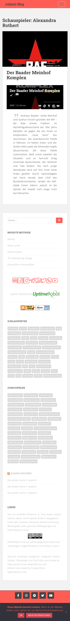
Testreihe (27, 375)
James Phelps (15, 423)
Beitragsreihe (47, 328)
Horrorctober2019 (32, 347)
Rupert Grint (14, 451)
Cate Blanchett (48, 400)
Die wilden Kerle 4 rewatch (22, 486)
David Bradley (49, 404)
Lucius (20, 361)
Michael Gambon (33, 442)
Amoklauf (13, 328)
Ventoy (11, 239)
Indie (21, 356)
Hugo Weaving (39, 418)
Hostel (31, 352)
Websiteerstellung (52, 375)
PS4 (25, 366)
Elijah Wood (45, 409)
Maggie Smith (29, 437)
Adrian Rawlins (15, 395)
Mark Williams (45, 437)
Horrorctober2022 (17, 352)
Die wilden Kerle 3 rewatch (22, 492)
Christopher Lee (16, 404)
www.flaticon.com (37, 564)
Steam (36, 371)
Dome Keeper (14, 251)
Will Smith (13, 461)
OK (21, 615)
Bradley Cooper (31, 400)
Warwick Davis (48, 456)
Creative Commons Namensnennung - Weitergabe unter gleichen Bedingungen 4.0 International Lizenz (33, 526)
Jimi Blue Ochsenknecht (45, 428)
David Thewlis (15, 409)
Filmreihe (43, 338)
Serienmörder (43, 366)
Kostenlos (45, 356)
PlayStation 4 (14, 366)
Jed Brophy (27, 428)
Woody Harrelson (28, 461)
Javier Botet (14, 428)
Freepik (35, 568)
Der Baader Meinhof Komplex (29, 75)
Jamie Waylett (30, 423)
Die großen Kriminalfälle (20, 264)
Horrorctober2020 (51, 347)
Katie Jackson (15, 437)
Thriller (38, 375)
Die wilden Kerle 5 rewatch (22, 480)
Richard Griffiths (31, 447)
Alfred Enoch (46, 395)
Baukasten (33, 328)
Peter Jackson (15, 447)
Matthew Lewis (15, 442)
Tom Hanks (14, 456)
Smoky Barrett (15, 371)
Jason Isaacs (44, 423)
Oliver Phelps (49, 442)
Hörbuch (12, 356)
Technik (45, 371)
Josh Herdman (29, 433)
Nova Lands (13, 245)
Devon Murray (30, 409)
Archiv (23, 328)
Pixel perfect (14, 564)
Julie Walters (44, 433)
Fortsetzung (55, 338)
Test (18, 375)
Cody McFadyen (30, 333)
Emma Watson (15, 414)
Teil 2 (11, 375)
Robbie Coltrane (48, 447)
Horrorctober (15, 347)
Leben (55, 356)
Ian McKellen (54, 418)
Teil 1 (54, 371)
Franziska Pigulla (16, 342)
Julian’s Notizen (21, 473)
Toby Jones (43, 451)
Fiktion (25, 338)
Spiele (27, 371)
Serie (32, 366)
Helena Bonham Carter (19, 418)
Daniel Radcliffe (33, 404)
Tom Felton (55, 451)
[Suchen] (59, 220)
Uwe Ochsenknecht (30, 456)
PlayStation (44, 361)
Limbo (11, 361)
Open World (31, 361)
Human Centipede (45, 352)
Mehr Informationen (39, 615)
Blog (59, 328)
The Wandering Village (19, 258)
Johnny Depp (14, 433)
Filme (33, 338)
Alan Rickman (31, 395)
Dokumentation (47, 333)
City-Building (14, 333)
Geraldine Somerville (49, 414)
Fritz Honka (32, 342)
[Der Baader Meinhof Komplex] (35, 49)
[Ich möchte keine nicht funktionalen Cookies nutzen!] (66, 612)
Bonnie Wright (15, 400)
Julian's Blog (14, 4)
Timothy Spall (29, 451)
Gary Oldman (31, 414)
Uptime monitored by (21, 294)
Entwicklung (14, 338)
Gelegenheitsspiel (48, 342)
